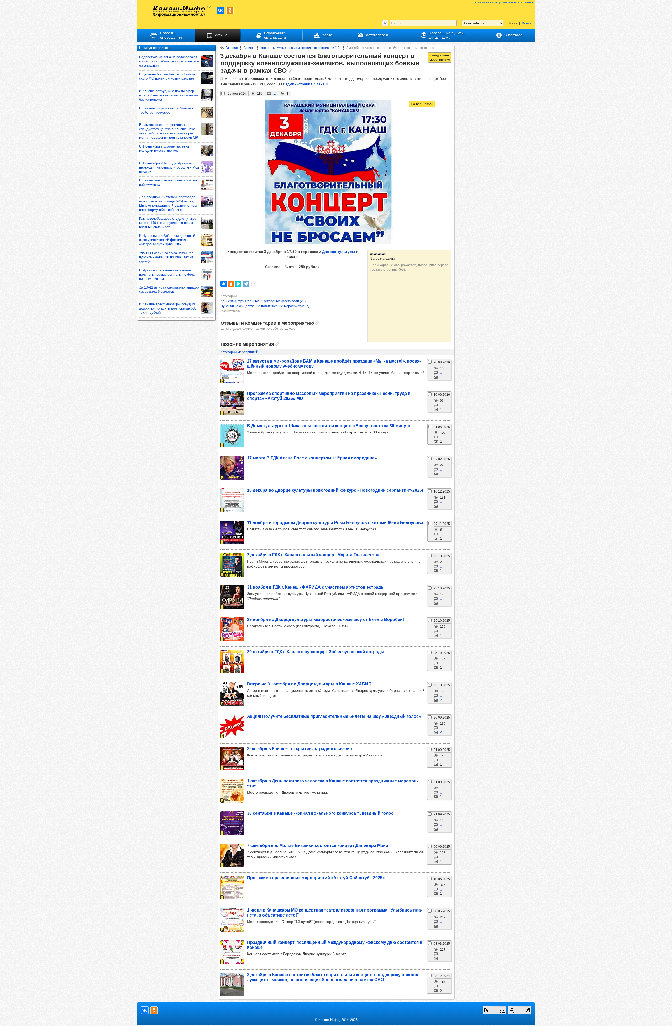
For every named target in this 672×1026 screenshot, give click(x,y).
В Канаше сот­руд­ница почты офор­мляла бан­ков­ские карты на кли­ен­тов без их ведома (169, 95)
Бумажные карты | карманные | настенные (504, 2)
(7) (264, 306)
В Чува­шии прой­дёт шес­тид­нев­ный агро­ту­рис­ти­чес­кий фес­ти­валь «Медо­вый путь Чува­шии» (167, 240)
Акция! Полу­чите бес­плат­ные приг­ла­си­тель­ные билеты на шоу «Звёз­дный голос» (334, 716)
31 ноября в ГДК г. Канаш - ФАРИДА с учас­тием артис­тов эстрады (316, 587)
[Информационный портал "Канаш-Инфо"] (179, 11)
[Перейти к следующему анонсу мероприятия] (440, 57)
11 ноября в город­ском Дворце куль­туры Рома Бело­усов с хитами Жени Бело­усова (335, 522)
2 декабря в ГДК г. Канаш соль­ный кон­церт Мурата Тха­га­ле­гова (313, 554)
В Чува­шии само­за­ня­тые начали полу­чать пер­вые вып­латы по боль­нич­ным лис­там (167, 274)
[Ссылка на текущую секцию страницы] (290, 71)
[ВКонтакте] (223, 284)
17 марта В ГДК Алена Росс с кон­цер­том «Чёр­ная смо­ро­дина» (312, 458)
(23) (263, 301)
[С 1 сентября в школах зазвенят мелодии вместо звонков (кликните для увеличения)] (207, 150)
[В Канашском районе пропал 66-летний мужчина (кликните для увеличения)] (207, 184)
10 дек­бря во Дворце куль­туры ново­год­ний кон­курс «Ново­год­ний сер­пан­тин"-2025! (335, 490)
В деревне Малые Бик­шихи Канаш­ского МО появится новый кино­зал (167, 76)
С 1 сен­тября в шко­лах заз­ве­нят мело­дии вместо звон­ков (165, 148)
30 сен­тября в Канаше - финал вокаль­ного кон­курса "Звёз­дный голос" (321, 813)
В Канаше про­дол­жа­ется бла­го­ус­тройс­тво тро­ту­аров (166, 110)
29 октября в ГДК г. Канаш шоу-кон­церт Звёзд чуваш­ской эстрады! (316, 651)
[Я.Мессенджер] (238, 284)
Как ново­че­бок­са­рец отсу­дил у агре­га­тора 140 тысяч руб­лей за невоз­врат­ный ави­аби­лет (168, 223)
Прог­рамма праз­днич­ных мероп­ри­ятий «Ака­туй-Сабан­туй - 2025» (316, 877)
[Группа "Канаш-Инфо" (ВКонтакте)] (220, 10)
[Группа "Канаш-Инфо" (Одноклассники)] (230, 10)
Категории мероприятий (239, 352)
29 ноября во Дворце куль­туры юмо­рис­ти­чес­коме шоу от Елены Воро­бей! (325, 619)
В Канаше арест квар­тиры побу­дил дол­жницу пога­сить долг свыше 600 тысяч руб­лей (167, 308)
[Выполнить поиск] (385, 23)
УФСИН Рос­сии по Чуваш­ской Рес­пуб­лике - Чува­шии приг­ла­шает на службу (167, 257)
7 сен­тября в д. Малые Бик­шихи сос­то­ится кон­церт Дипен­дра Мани (317, 845)
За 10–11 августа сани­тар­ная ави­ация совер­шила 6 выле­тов (169, 289)
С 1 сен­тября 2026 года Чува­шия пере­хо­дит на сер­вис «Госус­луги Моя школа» (169, 167)
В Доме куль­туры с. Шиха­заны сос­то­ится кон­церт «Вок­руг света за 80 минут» (329, 425)
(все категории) (231, 310)
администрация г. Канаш (306, 84)
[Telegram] (246, 284)
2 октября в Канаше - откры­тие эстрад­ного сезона (299, 748)
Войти (526, 23)
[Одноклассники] (231, 284)
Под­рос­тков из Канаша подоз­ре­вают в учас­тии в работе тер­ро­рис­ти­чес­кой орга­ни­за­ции (169, 61)
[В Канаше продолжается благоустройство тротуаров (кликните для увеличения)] (207, 112)
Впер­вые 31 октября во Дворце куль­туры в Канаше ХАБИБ (309, 684)
